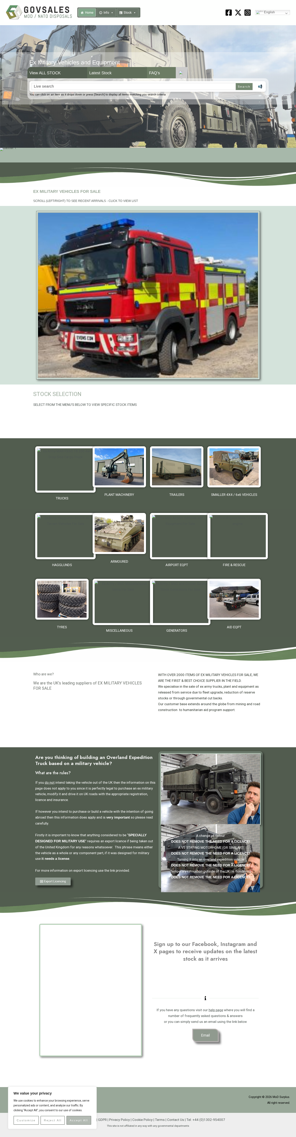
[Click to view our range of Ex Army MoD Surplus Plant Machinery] (119, 466)
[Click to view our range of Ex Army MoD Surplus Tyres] (62, 599)
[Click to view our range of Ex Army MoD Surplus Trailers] (176, 466)
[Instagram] (247, 12)
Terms (160, 1120)
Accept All (79, 1120)
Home (89, 12)
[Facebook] (228, 12)
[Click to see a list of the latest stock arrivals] (148, 295)
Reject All (53, 1120)
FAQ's (154, 73)
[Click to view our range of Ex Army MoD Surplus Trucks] (65, 469)
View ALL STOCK (45, 73)
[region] (52, 1108)
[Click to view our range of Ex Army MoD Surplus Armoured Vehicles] (119, 533)
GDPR (102, 1120)
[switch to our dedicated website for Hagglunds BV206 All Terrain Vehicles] (65, 536)
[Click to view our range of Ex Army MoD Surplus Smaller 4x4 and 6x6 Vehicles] (234, 466)
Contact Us (175, 1120)
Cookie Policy (142, 1120)
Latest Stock (100, 73)
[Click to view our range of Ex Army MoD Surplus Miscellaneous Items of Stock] (123, 602)
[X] (238, 12)
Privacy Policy (119, 1120)
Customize (26, 1120)
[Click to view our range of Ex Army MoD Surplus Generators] (180, 602)
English (269, 12)
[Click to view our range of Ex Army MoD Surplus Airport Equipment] (180, 536)
